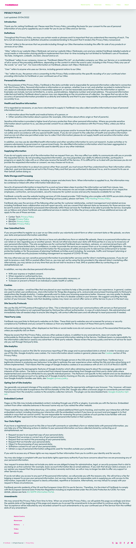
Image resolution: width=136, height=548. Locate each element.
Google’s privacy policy (57, 378)
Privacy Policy (27, 216)
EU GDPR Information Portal (40, 492)
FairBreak (7, 543)
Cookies (109, 353)
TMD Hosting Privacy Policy (97, 198)
